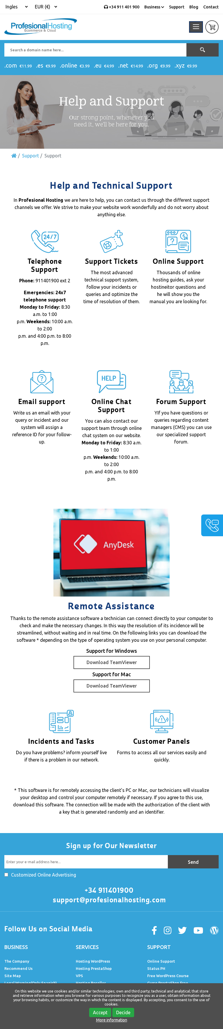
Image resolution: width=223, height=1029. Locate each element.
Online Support (161, 961)
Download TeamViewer (112, 662)
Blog (193, 7)
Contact (211, 7)
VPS (79, 976)
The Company (16, 961)
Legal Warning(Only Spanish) (30, 983)
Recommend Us (18, 968)
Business (152, 7)
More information (111, 1020)
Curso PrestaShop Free (167, 983)
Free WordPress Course (168, 976)
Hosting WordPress (93, 961)
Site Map (12, 976)
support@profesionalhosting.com (109, 900)
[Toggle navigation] (196, 27)
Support (176, 7)
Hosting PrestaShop (94, 968)
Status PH (156, 968)
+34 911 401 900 (123, 7)
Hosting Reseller (91, 983)
